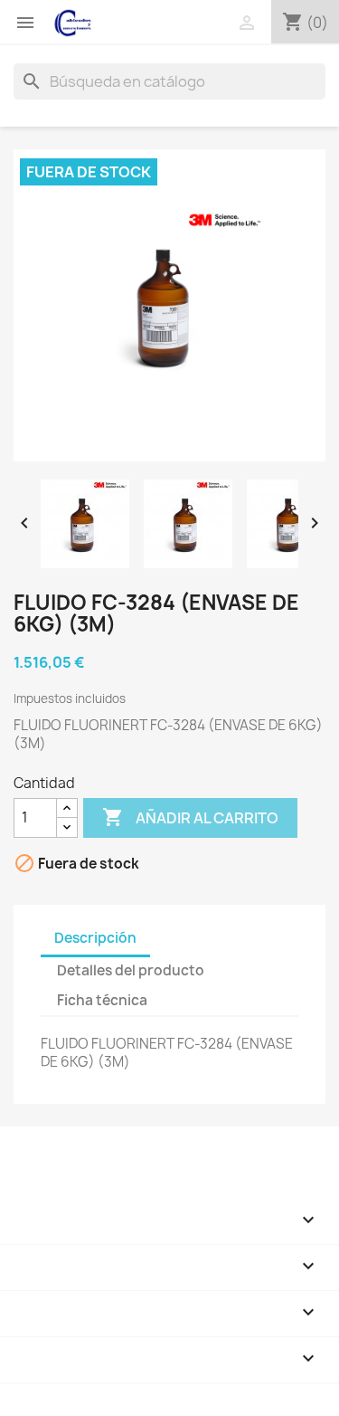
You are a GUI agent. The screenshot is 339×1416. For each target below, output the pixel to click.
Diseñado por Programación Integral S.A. (145, 1392)
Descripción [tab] (95, 937)
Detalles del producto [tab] (130, 970)
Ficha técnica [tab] (102, 1000)
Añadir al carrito (190, 817)
